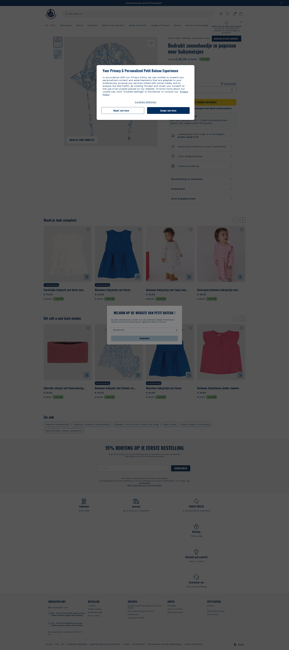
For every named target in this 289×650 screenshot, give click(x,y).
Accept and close (168, 110)
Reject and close (121, 110)
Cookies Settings (145, 102)
